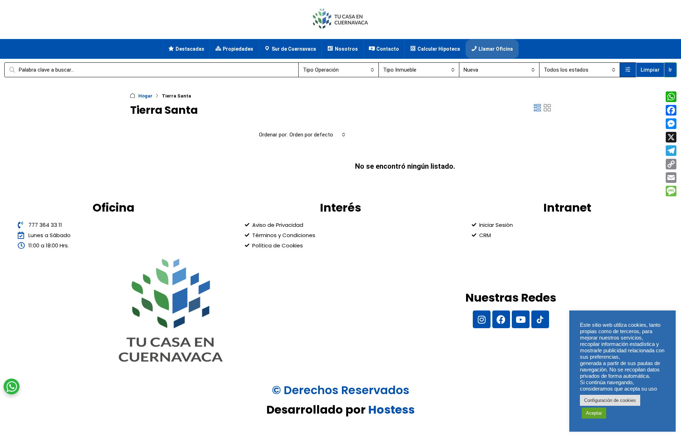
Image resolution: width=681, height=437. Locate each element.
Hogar (145, 96)
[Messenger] (671, 123)
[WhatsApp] (671, 96)
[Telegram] (671, 150)
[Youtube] (521, 319)
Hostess (391, 410)
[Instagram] (482, 319)
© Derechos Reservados (340, 390)
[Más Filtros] (628, 69)
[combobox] (338, 69)
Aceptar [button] (594, 413)
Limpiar (650, 70)
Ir (670, 70)
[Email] (671, 177)
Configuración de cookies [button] (610, 400)
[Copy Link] (671, 164)
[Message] (671, 191)
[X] (671, 137)
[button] (537, 108)
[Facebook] (501, 319)
